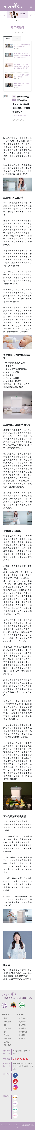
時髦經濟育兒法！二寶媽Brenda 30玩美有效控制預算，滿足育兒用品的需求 (21, 66)
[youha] (15, 1109)
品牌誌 (6, 1035)
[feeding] (15, 1103)
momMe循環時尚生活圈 (20, 115)
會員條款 (22, 1038)
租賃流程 (22, 1022)
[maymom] (15, 1115)
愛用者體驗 (17, 27)
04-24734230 (20, 1058)
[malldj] (15, 1097)
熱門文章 (8, 38)
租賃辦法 (22, 1028)
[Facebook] (23, 1075)
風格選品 (7, 1045)
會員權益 (22, 1035)
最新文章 (16, 38)
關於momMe (23, 1018)
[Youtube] (23, 1081)
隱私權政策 (23, 1032)
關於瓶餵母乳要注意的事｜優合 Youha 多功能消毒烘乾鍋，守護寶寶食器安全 (22, 55)
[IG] (23, 1087)
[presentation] (4, 16)
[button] (16, 20)
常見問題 (22, 1025)
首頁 (6, 1018)
